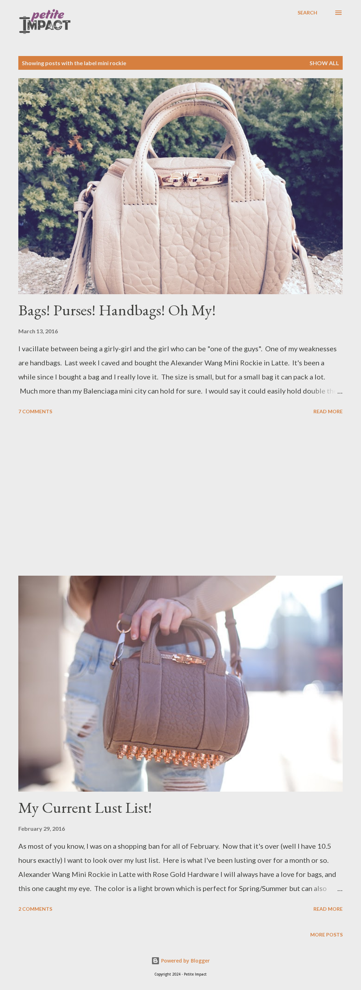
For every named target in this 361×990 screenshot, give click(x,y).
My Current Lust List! (85, 807)
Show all (324, 63)
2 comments (35, 909)
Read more (328, 411)
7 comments (35, 411)
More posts (326, 935)
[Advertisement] (180, 496)
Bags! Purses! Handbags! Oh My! (117, 310)
